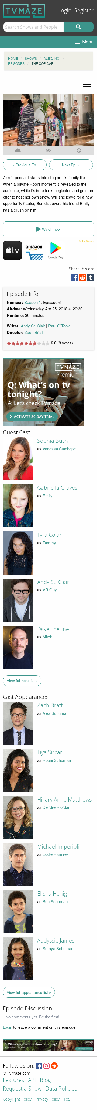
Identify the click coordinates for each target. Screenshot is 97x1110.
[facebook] (74, 278)
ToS (67, 1099)
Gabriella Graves (57, 488)
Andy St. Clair (33, 325)
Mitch (47, 636)
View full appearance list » (29, 992)
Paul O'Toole (59, 325)
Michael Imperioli (58, 846)
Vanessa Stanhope (59, 448)
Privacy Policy (48, 1099)
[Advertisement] (43, 392)
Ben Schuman (55, 901)
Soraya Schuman (58, 948)
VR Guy (50, 589)
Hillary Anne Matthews (64, 799)
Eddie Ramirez (56, 854)
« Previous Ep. (24, 164)
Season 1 (32, 302)
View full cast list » (22, 680)
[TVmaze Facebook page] (39, 1066)
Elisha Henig (52, 893)
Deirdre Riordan (56, 807)
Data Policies (61, 1089)
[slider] (28, 343)
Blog (45, 1080)
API (32, 1080)
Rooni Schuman (57, 760)
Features (13, 1080)
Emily (48, 495)
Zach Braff (34, 332)
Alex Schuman (55, 713)
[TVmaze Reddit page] (54, 1066)
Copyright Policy (17, 1099)
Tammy (49, 542)
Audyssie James (55, 940)
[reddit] (82, 278)
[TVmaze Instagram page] (46, 1066)
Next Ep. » (71, 164)
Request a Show (22, 1089)
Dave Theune (53, 629)
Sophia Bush (52, 441)
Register (84, 11)
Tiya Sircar (49, 752)
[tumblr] (90, 278)
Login (64, 11)
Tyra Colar (49, 535)
